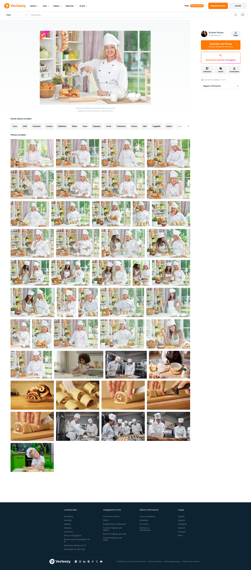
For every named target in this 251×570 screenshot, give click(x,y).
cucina (49, 126)
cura (15, 126)
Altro (180, 535)
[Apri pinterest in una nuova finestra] (88, 561)
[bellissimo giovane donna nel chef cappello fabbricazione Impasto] (70, 214)
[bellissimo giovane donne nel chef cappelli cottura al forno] (123, 243)
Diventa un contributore (145, 529)
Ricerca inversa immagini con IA (77, 540)
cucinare (36, 126)
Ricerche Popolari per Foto (114, 534)
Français (181, 531)
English (181, 516)
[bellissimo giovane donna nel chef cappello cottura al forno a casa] (32, 243)
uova (108, 126)
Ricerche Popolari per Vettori (112, 529)
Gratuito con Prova (221, 45)
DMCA (106, 520)
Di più (82, 6)
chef (25, 126)
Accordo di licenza (111, 516)
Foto (45, 6)
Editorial (69, 6)
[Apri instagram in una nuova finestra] (80, 561)
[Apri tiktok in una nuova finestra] (93, 561)
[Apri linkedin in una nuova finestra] (84, 561)
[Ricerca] (235, 14)
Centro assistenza (147, 516)
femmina (121, 126)
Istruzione (68, 531)
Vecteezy (68, 520)
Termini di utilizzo (155, 561)
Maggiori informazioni (212, 86)
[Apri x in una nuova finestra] (97, 561)
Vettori (33, 6)
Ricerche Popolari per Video (112, 538)
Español (181, 520)
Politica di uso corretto (191, 561)
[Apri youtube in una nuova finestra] (101, 561)
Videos (56, 6)
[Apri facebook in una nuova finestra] (76, 561)
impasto (97, 126)
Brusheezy (68, 516)
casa (180, 126)
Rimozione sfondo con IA (75, 545)
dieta (74, 126)
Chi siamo (144, 524)
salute (169, 126)
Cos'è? (223, 80)
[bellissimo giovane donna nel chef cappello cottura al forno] (168, 334)
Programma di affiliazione (114, 524)
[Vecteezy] (15, 5)
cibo (145, 126)
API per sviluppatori (72, 535)
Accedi (238, 5)
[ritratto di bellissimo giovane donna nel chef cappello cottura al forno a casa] (32, 153)
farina (134, 126)
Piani (187, 5)
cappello (156, 126)
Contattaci (144, 520)
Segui (235, 35)
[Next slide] (186, 126)
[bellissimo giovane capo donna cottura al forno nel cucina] (66, 302)
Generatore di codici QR (74, 549)
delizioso (62, 126)
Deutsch (181, 528)
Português (182, 524)
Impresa (67, 528)
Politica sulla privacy (172, 561)
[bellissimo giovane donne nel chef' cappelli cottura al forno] (168, 243)
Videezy (67, 524)
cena (85, 126)
